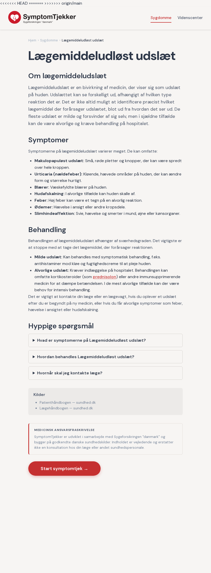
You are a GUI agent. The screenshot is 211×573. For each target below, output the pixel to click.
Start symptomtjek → (64, 468)
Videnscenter (190, 17)
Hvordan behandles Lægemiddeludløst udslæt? (85, 356)
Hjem (32, 40)
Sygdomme (161, 17)
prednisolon (104, 276)
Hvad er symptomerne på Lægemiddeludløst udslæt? (91, 340)
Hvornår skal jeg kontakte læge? (69, 373)
